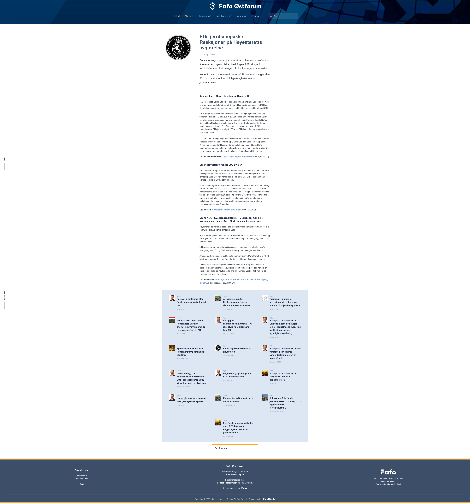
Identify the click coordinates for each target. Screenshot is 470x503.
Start (177, 16)
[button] (235, 447)
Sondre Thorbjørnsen (227, 482)
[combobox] (283, 16)
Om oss (256, 16)
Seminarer (242, 16)
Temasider (205, 16)
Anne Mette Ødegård (235, 474)
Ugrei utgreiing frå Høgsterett (237, 156)
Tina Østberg (246, 482)
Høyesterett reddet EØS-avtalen (227, 209)
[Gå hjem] (235, 6)
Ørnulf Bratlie (269, 499)
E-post (244, 488)
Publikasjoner (223, 16)
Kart (82, 484)
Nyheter (189, 16)
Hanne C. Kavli (394, 484)
